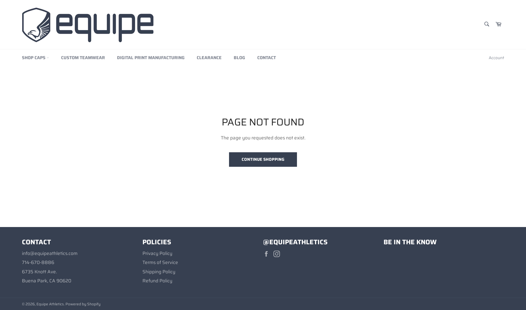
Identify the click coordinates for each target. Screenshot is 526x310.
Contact (266, 57)
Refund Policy (157, 280)
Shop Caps (34, 57)
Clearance (209, 57)
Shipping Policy (158, 271)
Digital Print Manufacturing (151, 57)
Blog (239, 57)
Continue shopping (263, 159)
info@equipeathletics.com (50, 253)
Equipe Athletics (50, 304)
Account (496, 57)
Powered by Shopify (83, 304)
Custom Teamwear (83, 57)
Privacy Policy (157, 253)
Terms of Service (160, 262)
